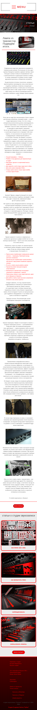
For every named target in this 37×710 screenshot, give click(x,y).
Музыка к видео (14, 665)
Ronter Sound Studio (15, 674)
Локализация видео (15, 672)
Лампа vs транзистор (16, 686)
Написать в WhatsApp (18, 692)
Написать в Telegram (18, 695)
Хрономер (13, 679)
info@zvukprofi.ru (17, 698)
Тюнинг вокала (14, 688)
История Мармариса (16, 663)
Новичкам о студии (15, 661)
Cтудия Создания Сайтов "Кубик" (18, 707)
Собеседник (13, 681)
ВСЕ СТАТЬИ (18, 506)
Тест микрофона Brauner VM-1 (18, 670)
